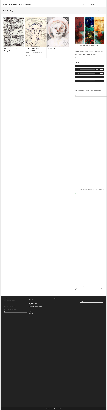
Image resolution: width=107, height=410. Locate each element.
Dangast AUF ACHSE (33, 303)
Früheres (51, 48)
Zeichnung (102, 10)
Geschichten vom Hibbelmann (32, 49)
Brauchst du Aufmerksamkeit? (35, 306)
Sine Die (31, 313)
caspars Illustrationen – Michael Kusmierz (17, 5)
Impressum (82, 299)
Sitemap (81, 301)
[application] (89, 66)
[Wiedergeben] (76, 66)
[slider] (101, 66)
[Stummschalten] (99, 66)
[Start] (98, 10)
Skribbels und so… (33, 299)
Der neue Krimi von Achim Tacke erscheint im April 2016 (40, 310)
